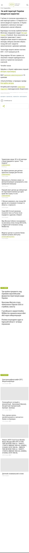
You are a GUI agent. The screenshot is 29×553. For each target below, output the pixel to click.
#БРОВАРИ (3, 96)
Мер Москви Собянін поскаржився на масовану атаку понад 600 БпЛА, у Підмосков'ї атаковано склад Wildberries (14, 224)
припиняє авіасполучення (13, 75)
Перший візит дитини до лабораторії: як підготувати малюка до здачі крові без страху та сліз (14, 192)
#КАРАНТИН (16, 96)
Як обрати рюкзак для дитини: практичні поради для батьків (12, 171)
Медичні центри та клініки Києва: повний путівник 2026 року (13, 234)
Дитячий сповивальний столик (13, 474)
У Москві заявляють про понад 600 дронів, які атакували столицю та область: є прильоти (14, 203)
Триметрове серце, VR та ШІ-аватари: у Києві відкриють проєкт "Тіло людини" (14, 161)
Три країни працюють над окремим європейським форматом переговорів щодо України (13, 294)
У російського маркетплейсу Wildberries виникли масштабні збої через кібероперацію (14, 313)
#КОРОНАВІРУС (23, 96)
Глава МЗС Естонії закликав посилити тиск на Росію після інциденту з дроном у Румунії (12, 213)
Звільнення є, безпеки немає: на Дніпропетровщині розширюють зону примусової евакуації (14, 182)
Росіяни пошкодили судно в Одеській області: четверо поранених (12, 322)
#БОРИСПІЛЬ (9, 96)
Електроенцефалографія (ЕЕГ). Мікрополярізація (12, 380)
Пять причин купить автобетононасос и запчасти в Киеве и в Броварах (12, 417)
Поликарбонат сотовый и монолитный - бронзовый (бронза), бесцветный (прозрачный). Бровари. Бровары (14, 405)
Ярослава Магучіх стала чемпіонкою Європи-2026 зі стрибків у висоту (12, 304)
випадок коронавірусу (8, 71)
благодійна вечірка (7, 83)
